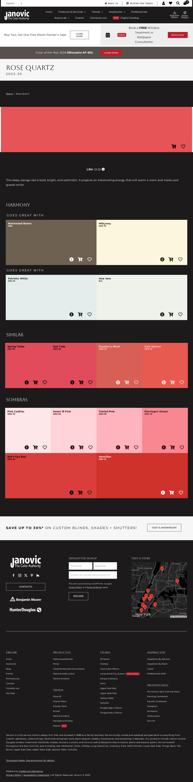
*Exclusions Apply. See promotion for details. (30, 760)
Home (9, 93)
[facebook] (13, 575)
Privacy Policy (75, 587)
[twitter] (25, 575)
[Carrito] (185, 3)
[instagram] (19, 575)
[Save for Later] (183, 147)
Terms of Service (94, 587)
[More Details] (71, 259)
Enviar (78, 596)
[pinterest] (31, 575)
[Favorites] (170, 3)
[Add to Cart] (174, 147)
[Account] (163, 3)
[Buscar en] (178, 3)
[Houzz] (37, 575)
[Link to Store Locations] (159, 590)
